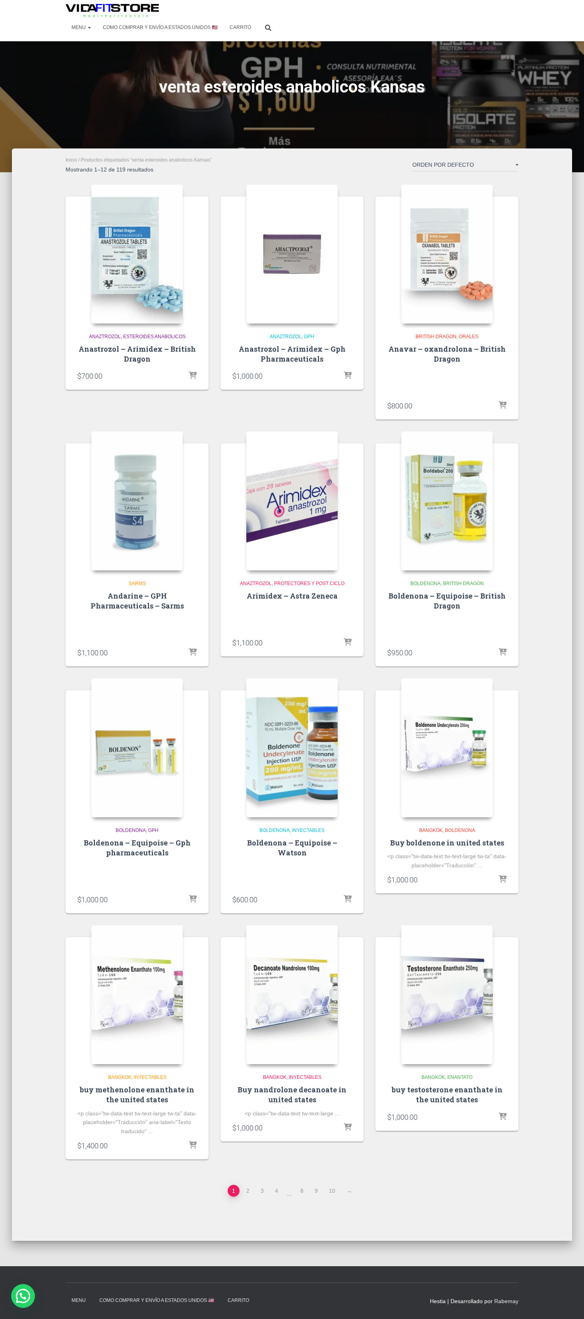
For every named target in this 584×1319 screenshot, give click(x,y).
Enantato (459, 1077)
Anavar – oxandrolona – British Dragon (447, 354)
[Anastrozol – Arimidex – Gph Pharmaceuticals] (292, 254)
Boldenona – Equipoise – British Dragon (447, 600)
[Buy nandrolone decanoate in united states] (292, 994)
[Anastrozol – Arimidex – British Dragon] (137, 254)
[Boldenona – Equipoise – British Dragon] (447, 500)
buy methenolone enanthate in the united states (137, 1094)
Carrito (240, 27)
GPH (309, 336)
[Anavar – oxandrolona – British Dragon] (447, 254)
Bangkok (431, 830)
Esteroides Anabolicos (154, 336)
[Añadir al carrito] (193, 376)
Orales (468, 336)
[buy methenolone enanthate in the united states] (137, 994)
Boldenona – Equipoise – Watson (292, 847)
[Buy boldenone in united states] (447, 747)
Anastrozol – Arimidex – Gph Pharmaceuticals (292, 354)
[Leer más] (348, 643)
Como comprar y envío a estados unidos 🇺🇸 (160, 27)
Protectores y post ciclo (309, 583)
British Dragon (436, 336)
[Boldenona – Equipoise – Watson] (292, 747)
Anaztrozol (105, 336)
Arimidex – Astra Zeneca (292, 596)
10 (332, 1191)
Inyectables (308, 830)
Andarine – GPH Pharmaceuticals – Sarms (137, 600)
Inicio (71, 160)
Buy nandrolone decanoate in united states (292, 1094)
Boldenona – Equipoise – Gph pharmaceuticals (137, 847)
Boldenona (425, 583)
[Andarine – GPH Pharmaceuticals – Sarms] (137, 500)
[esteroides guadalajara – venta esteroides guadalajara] (112, 10)
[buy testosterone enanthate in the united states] (447, 994)
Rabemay (506, 1301)
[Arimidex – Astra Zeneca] (292, 500)
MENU (79, 27)
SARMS (137, 583)
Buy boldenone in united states (447, 842)
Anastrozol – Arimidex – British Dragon (137, 354)
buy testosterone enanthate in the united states (447, 1094)
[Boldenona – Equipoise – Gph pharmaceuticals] (137, 747)
